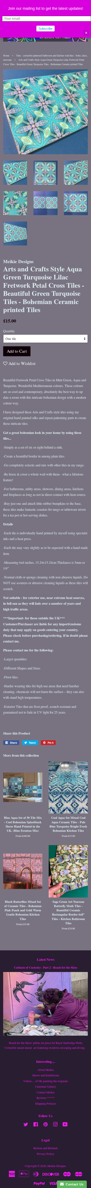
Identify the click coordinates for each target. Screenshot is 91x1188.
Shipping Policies (45, 1103)
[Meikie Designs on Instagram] (55, 1125)
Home (6, 55)
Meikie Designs (56, 1166)
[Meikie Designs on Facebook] (35, 1125)
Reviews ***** (46, 1098)
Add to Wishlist (21, 363)
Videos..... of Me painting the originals (45, 1081)
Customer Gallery (45, 1086)
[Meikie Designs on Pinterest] (45, 1125)
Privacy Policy (45, 1154)
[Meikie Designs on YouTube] (65, 1125)
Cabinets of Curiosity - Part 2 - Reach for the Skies (45, 967)
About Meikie (45, 1070)
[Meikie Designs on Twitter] (25, 1125)
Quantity (9, 331)
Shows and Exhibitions (45, 1075)
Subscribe (45, 28)
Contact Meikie (46, 1092)
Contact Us (74, 1184)
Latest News (45, 959)
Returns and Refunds (45, 1148)
